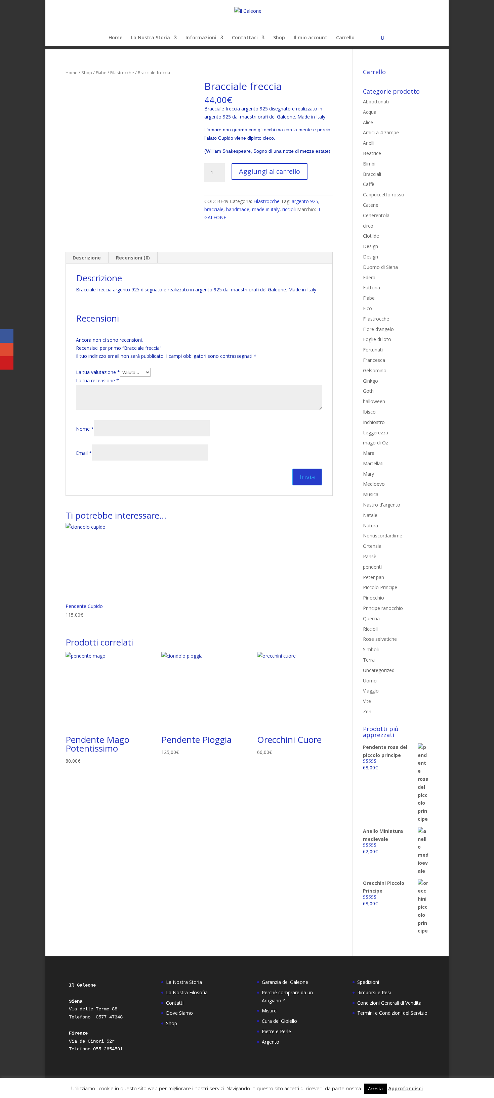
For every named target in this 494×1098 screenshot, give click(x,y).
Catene (370, 205)
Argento (270, 1042)
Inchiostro (374, 422)
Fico (367, 308)
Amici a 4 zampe (381, 132)
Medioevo (374, 484)
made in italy (266, 209)
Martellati (373, 463)
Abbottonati (376, 101)
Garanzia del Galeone (285, 982)
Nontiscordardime (382, 535)
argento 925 (305, 201)
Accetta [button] (375, 1089)
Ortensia (372, 546)
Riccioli (370, 629)
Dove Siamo (179, 1013)
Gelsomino (374, 370)
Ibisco (369, 412)
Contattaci (245, 38)
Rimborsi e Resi (374, 992)
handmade (237, 209)
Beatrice (372, 153)
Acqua (369, 112)
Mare (368, 453)
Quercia (371, 618)
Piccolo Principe (380, 587)
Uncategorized (379, 670)
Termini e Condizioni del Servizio (392, 1013)
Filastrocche (122, 72)
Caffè (368, 184)
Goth (368, 391)
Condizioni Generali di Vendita (389, 1003)
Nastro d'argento (381, 505)
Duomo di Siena (380, 267)
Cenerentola (376, 215)
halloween (374, 401)
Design (370, 246)
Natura (370, 525)
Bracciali (372, 174)
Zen (367, 711)
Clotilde (371, 236)
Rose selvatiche (380, 639)
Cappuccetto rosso (383, 194)
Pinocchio (373, 597)
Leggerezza (375, 432)
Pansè (369, 556)
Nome (85, 429)
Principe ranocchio (383, 608)
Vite (367, 701)
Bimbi (369, 163)
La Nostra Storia (150, 38)
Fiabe (101, 72)
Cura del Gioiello (279, 1021)
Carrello (345, 38)
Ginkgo (370, 381)
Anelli (368, 143)
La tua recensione (97, 380)
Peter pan (373, 577)
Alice (368, 122)
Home (115, 38)
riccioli (289, 209)
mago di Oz (375, 442)
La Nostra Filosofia (187, 992)
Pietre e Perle (276, 1031)
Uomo (370, 680)
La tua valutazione (98, 372)
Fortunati (373, 349)
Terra (369, 660)
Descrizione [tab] (87, 257)
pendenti (372, 567)
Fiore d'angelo (378, 329)
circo (368, 226)
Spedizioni (368, 982)
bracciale (213, 209)
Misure (269, 1010)
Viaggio (371, 690)
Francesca (374, 360)
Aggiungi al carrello (269, 171)
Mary (368, 474)
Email (84, 453)
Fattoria (371, 287)
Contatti (174, 1003)
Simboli (371, 649)
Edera (369, 277)
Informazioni (201, 38)
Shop (279, 38)
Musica (370, 494)
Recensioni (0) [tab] (133, 257)
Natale (370, 515)
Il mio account (310, 38)
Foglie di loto (377, 339)
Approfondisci (405, 1088)
